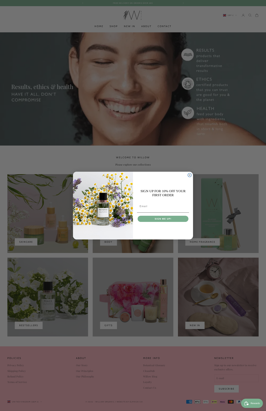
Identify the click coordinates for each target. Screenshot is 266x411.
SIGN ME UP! (163, 219)
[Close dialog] (189, 175)
